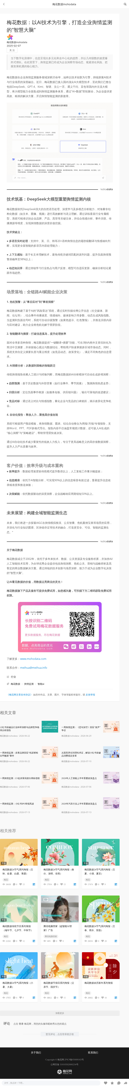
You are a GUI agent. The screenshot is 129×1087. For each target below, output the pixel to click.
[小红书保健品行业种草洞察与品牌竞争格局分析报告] (50, 727)
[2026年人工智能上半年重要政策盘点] (111, 778)
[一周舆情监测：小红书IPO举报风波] (50, 803)
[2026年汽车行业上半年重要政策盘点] (111, 803)
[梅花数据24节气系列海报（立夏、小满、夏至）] (101, 852)
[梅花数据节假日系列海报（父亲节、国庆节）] (60, 965)
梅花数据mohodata (17, 42)
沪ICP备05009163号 (74, 1059)
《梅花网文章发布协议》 (20, 694)
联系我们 (93, 1052)
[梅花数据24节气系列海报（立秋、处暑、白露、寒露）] (19, 852)
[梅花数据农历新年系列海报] (101, 965)
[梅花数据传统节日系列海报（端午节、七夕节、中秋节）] (19, 909)
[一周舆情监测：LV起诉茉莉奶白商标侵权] (50, 778)
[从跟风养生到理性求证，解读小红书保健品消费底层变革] (111, 752)
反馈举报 (90, 694)
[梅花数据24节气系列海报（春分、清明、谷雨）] (60, 852)
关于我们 (36, 1052)
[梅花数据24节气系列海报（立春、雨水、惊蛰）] (101, 909)
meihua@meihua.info (33, 668)
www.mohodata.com (33, 659)
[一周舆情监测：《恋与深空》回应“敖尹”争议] (111, 727)
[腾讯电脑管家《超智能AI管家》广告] (60, 909)
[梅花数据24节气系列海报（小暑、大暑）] (19, 965)
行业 (13, 676)
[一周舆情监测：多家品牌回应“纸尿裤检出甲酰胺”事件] (50, 752)
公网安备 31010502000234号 (64, 1064)
